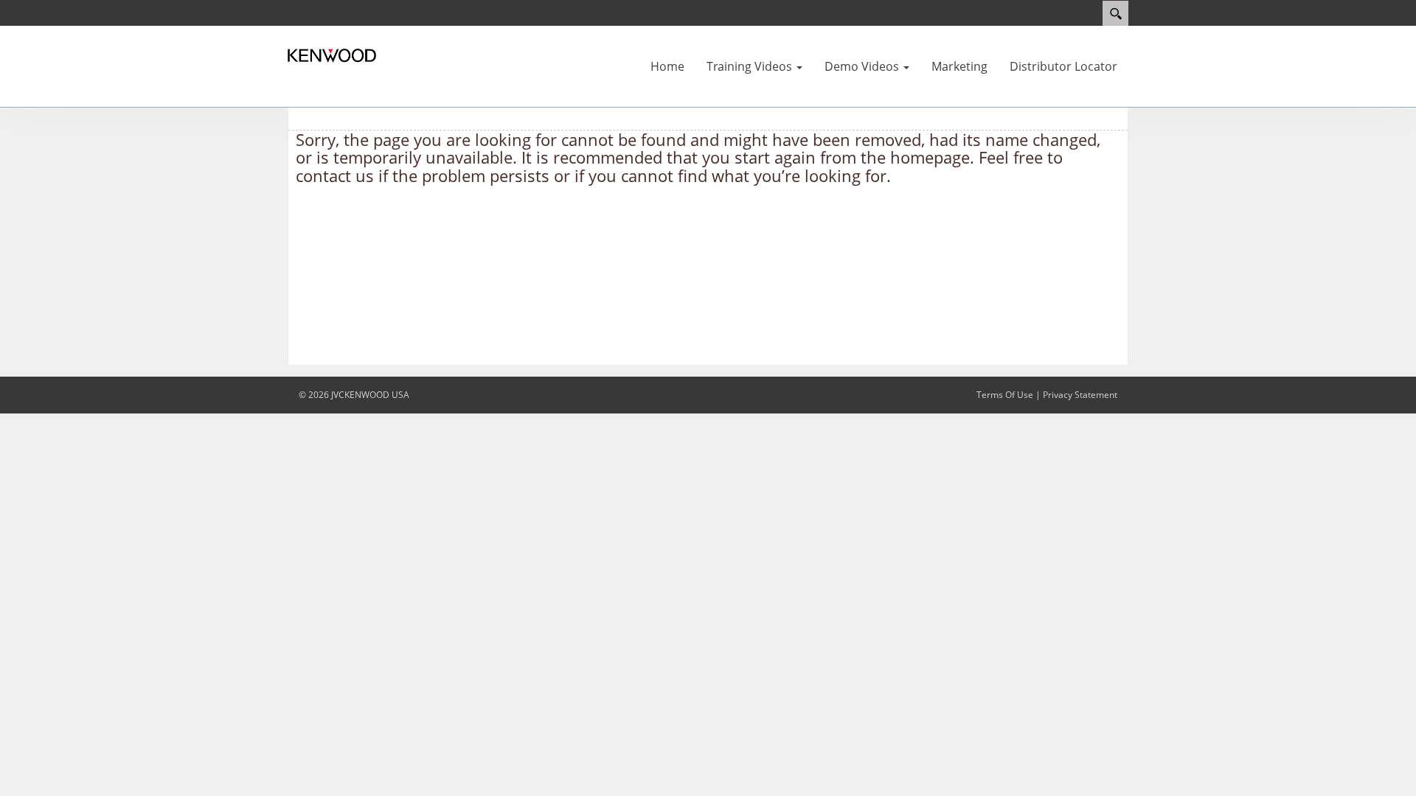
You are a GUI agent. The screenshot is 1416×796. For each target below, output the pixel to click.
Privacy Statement (1080, 394)
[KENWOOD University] (332, 54)
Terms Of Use (1004, 394)
